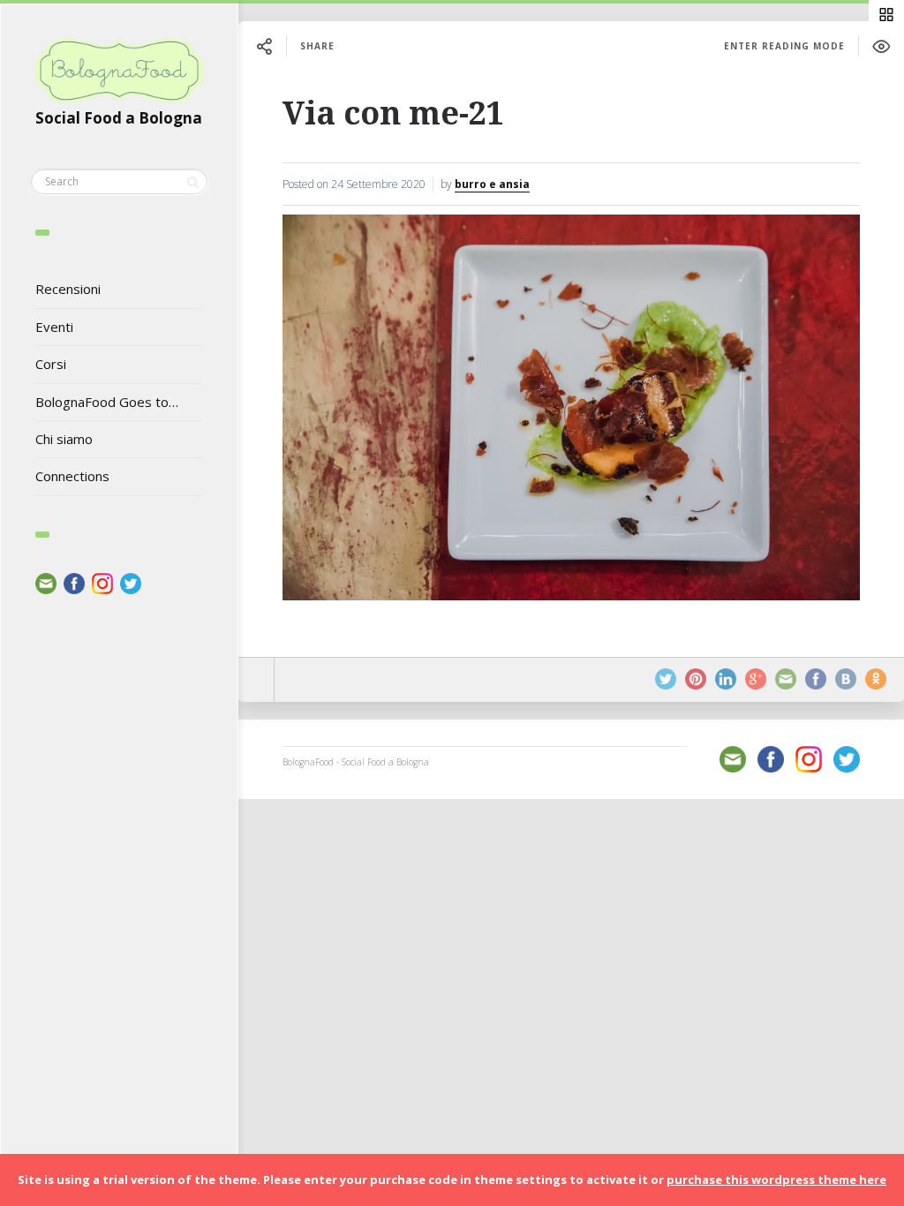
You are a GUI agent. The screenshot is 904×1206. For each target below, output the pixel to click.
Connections (72, 476)
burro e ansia (492, 184)
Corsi (50, 364)
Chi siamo (64, 439)
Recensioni (68, 289)
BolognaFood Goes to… (106, 402)
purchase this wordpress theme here (776, 1179)
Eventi (54, 326)
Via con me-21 (393, 113)
